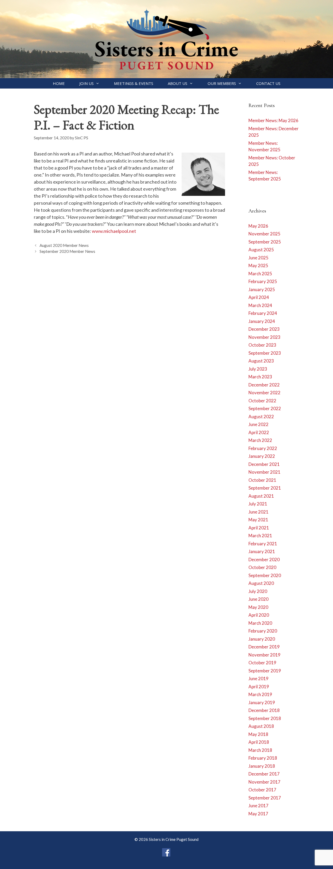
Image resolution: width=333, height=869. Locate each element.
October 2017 (262, 789)
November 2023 (264, 337)
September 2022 (264, 408)
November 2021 (264, 472)
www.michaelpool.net (114, 231)
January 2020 (261, 639)
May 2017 (258, 813)
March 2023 (260, 376)
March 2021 (260, 535)
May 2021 (258, 519)
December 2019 (264, 646)
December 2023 (264, 329)
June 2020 (258, 599)
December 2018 (264, 710)
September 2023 (264, 353)
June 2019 (258, 678)
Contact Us (268, 83)
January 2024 (261, 321)
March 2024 (260, 305)
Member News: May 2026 (273, 120)
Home (59, 83)
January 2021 (261, 551)
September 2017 (264, 798)
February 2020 (262, 631)
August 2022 (261, 416)
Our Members (222, 83)
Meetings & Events (133, 83)
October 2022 (262, 400)
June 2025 (258, 257)
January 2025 (261, 289)
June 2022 (258, 424)
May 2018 (258, 734)
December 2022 (264, 384)
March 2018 (260, 750)
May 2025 (258, 265)
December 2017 (264, 774)
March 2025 (260, 273)
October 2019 (262, 662)
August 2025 (261, 249)
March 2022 (260, 440)
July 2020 (257, 591)
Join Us (86, 83)
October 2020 (262, 567)
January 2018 (261, 766)
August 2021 (261, 496)
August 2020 (261, 583)
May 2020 (258, 607)
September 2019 (264, 670)
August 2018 (261, 726)
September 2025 (264, 242)
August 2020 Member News (64, 245)
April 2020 (258, 615)
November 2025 (264, 233)
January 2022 (261, 456)
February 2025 (262, 281)
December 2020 (264, 559)
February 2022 (262, 448)
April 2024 (258, 297)
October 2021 (262, 480)
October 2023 (262, 345)
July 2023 (257, 369)
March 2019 (260, 694)
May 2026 (258, 226)
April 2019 (258, 686)
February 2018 (262, 758)
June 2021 (258, 512)
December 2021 (264, 464)
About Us (177, 83)
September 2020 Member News (67, 251)
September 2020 (264, 575)
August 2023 (261, 361)
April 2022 (258, 432)
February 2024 (262, 313)
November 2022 (264, 392)
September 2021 (264, 488)
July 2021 (257, 504)
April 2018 (258, 742)
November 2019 (264, 655)
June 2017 (258, 805)
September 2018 (264, 718)
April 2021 (258, 527)
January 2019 (261, 702)
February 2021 (262, 543)
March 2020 (260, 623)
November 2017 (264, 782)
